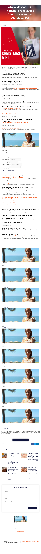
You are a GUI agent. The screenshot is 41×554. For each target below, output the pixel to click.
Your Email (4, 162)
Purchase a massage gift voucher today (22, 235)
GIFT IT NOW (5, 267)
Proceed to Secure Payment (9, 170)
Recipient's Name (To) (6, 164)
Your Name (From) (5, 159)
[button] (32, 444)
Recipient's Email (5, 166)
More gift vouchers (20, 531)
